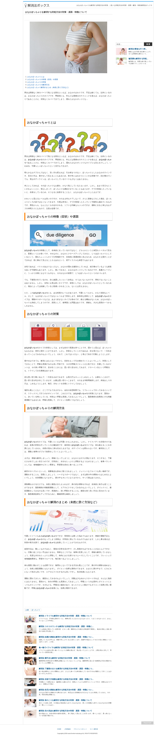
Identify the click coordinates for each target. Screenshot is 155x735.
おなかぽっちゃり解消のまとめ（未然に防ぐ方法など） (48, 87)
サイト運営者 (94, 729)
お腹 (27, 610)
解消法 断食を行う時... (138, 49)
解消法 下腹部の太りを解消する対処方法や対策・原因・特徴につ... (66, 669)
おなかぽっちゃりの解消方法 (38, 85)
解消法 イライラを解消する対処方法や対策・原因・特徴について (65, 616)
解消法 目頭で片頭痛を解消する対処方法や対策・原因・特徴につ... (66, 679)
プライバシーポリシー (80, 729)
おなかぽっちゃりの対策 (36, 82)
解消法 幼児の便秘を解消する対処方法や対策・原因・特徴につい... (66, 690)
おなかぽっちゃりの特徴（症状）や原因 (42, 79)
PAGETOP (147, 723)
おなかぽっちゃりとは (35, 77)
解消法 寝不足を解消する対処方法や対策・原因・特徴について (64, 658)
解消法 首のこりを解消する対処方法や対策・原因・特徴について (65, 700)
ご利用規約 (67, 729)
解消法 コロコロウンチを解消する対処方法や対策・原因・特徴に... (66, 626)
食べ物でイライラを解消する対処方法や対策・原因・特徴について (66, 647)
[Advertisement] (11, 37)
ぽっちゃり (36, 610)
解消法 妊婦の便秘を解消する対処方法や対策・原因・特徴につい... (66, 637)
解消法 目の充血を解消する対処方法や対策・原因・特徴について (65, 711)
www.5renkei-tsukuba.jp (75, 733)
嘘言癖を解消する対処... (138, 59)
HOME (59, 729)
